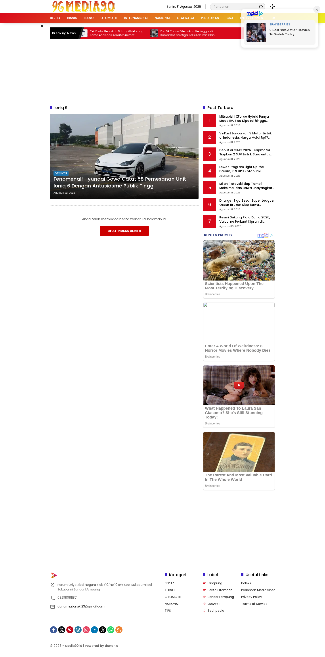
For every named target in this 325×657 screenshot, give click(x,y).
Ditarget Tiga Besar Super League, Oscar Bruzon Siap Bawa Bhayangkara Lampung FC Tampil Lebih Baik (246, 203)
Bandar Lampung (221, 597)
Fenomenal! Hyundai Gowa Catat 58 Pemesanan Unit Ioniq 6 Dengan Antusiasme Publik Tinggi (120, 182)
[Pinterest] (69, 629)
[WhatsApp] (110, 629)
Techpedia (216, 610)
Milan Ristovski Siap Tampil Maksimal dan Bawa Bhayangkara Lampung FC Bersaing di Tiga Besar (247, 186)
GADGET (214, 604)
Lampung (215, 583)
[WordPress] (78, 629)
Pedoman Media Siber (258, 590)
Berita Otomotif (220, 590)
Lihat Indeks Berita (124, 231)
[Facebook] (53, 629)
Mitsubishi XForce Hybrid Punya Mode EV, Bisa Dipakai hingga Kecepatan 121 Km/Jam (244, 119)
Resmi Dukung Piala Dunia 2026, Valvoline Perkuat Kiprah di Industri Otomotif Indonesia (244, 219)
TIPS (168, 610)
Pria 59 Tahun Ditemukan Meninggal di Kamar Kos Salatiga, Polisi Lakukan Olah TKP (170, 33)
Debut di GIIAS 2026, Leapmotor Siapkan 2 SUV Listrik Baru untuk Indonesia (244, 152)
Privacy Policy (251, 597)
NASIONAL (172, 604)
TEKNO (170, 590)
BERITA (169, 583)
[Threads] (102, 629)
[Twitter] (61, 629)
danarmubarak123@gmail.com (81, 606)
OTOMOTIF (61, 173)
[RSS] (118, 629)
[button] (260, 6)
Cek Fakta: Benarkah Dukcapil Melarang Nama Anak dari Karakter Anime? (99, 33)
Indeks (246, 583)
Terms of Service (254, 604)
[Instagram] (86, 629)
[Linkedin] (94, 629)
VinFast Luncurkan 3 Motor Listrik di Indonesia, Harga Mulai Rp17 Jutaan (245, 135)
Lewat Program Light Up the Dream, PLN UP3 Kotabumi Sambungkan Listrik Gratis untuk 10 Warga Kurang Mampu (245, 169)
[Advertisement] (162, 71)
